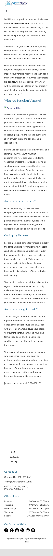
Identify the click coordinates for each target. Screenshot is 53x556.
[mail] (33, 530)
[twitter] (22, 530)
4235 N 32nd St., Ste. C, (16, 486)
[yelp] (12, 530)
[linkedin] (28, 530)
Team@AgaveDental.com (18, 481)
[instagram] (17, 530)
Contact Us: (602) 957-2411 (17, 477)
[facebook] (6, 530)
